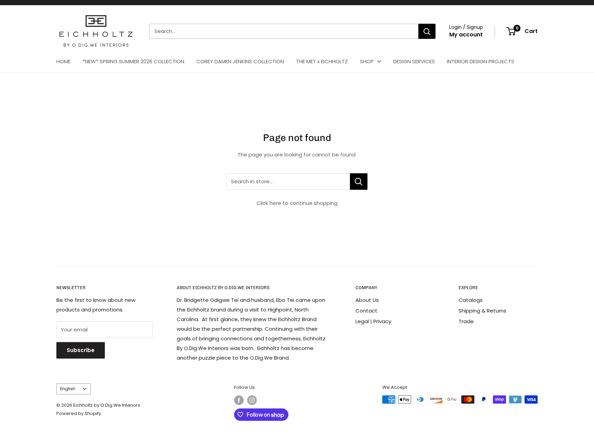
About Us (367, 300)
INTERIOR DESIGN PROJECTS (480, 61)
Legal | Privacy (373, 321)
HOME (63, 61)
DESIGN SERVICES (414, 61)
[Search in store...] (358, 181)
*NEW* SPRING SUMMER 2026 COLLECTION (133, 61)
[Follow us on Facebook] (239, 400)
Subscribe (81, 350)
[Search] (427, 31)
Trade (466, 321)
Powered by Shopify (78, 413)
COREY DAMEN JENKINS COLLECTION (240, 61)
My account (466, 35)
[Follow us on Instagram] (252, 400)
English (67, 389)
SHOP (367, 61)
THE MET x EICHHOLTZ (322, 61)
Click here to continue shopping (297, 203)
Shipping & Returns (482, 310)
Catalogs (471, 300)
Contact (366, 310)
